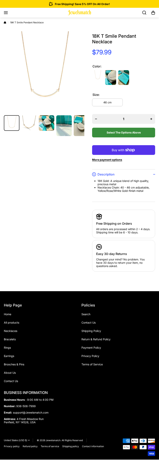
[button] (153, 13)
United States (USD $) (15, 440)
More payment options (107, 159)
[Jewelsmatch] (79, 12)
